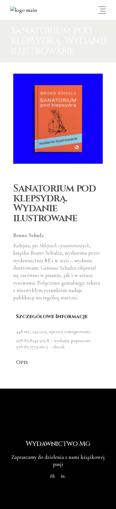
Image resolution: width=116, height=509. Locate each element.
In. (63, 476)
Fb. (53, 476)
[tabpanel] (58, 339)
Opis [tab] (22, 362)
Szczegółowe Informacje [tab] (52, 316)
